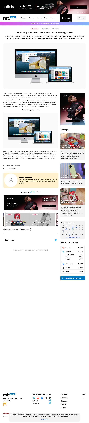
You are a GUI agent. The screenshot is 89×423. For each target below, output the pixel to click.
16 (69, 233)
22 (66, 235)
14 (63, 233)
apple (8, 229)
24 (63, 227)
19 (79, 233)
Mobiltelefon (16, 165)
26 (69, 227)
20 (82, 233)
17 (72, 233)
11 (76, 231)
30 (82, 227)
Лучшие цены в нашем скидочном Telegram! (44, 24)
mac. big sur (26, 229)
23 (69, 235)
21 (63, 235)
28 (76, 227)
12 (79, 231)
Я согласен (44, 419)
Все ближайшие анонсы (73, 237)
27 (73, 227)
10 (72, 231)
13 (82, 231)
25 (66, 227)
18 (76, 233)
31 (63, 229)
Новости (34, 28)
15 (66, 233)
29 (79, 227)
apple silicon (16, 229)
